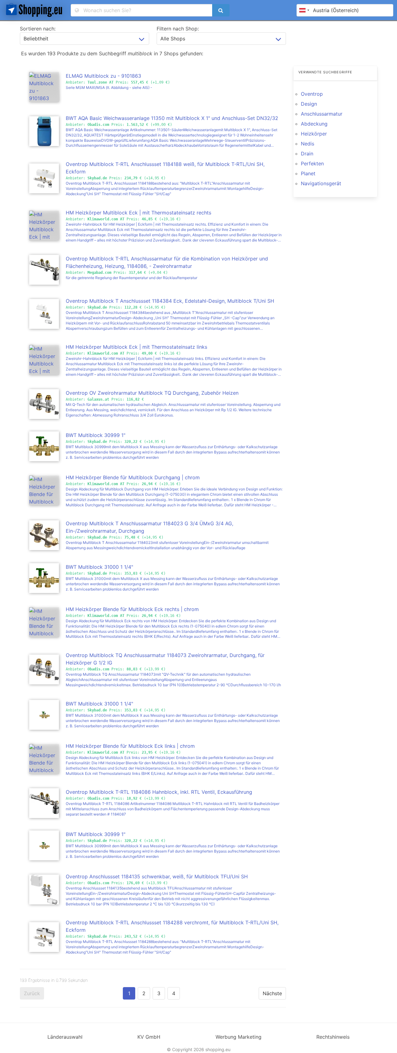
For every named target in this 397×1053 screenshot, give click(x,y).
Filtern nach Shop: (178, 28)
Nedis (307, 143)
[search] (221, 10)
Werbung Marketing (238, 1037)
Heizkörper (314, 134)
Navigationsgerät (321, 183)
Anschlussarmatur (321, 114)
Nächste (272, 993)
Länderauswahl (65, 1037)
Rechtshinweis (333, 1037)
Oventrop (312, 94)
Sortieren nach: (38, 28)
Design (309, 104)
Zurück (32, 993)
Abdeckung (314, 124)
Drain (307, 153)
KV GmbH (148, 1037)
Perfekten (312, 163)
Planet (308, 173)
